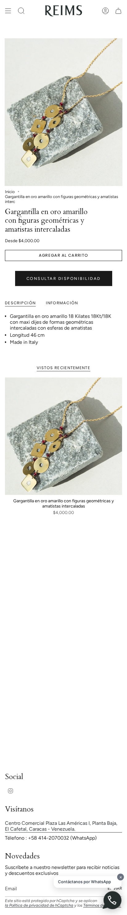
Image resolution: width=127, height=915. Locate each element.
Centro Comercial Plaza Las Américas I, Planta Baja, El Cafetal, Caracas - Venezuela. (61, 826)
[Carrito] (118, 11)
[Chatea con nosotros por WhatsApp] (112, 900)
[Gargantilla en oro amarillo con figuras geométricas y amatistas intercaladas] (63, 436)
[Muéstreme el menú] (8, 11)
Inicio (10, 191)
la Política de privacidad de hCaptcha (39, 905)
